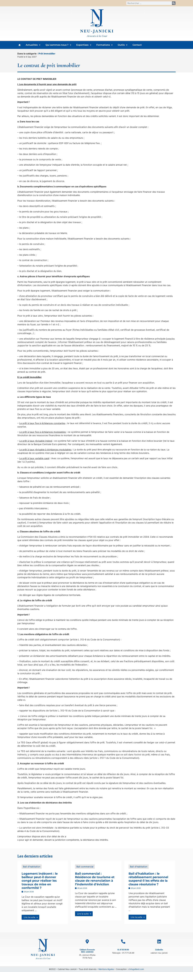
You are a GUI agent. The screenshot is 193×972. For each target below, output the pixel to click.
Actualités (32, 45)
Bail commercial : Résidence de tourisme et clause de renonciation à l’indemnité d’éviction (94, 879)
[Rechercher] (173, 3)
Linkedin (159, 949)
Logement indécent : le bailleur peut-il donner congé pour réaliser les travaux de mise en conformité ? (40, 881)
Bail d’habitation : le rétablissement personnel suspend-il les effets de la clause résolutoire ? (148, 879)
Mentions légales (106, 969)
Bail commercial (84, 866)
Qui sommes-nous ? (56, 45)
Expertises (82, 45)
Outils (121, 45)
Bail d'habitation (31, 866)
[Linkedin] (159, 941)
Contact (137, 45)
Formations (103, 45)
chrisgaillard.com (136, 969)
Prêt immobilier (46, 53)
